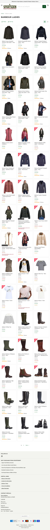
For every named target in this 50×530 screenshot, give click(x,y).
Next (27, 445)
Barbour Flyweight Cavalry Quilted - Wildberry (24, 143)
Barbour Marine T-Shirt (40, 300)
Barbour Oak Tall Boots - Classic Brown (23, 354)
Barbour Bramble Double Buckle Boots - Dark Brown (41, 381)
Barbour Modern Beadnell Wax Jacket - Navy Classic (40, 67)
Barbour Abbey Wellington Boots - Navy (41, 407)
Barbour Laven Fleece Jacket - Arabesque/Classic (8, 196)
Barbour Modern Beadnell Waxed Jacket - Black (24, 67)
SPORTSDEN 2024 (25, 527)
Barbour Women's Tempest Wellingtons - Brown (41, 327)
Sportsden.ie (20, 330)
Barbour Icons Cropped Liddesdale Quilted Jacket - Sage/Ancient (24, 222)
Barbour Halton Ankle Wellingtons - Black (39, 432)
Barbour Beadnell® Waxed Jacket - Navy (24, 42)
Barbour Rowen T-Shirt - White (23, 274)
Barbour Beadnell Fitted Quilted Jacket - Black (23, 117)
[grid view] (44, 21)
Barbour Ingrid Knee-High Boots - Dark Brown (7, 381)
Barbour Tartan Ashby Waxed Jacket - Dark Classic (8, 117)
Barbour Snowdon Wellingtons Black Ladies (24, 432)
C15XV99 (3, 499)
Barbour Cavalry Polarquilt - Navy (41, 196)
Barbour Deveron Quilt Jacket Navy (41, 117)
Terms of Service (23, 525)
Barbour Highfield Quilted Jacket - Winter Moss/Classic (24, 196)
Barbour (3, 43)
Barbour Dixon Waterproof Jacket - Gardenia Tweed (8, 169)
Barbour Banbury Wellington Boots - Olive (8, 354)
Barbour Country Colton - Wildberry (7, 143)
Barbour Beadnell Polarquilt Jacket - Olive (8, 221)
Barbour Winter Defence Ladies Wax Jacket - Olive (24, 92)
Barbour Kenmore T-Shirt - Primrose (24, 301)
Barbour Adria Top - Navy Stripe (40, 274)
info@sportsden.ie (5, 507)
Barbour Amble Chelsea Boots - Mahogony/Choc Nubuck (23, 382)
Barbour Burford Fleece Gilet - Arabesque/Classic (24, 248)
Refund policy (31, 525)
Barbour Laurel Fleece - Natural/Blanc (40, 248)
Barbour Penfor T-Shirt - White (7, 301)
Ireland (24, 516)
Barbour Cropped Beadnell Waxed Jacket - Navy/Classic (41, 42)
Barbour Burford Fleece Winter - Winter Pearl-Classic (8, 248)
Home (2, 13)
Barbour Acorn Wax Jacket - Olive (8, 67)
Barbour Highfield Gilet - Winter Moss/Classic (7, 274)
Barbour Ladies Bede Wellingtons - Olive (7, 407)
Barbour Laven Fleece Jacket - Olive (41, 221)
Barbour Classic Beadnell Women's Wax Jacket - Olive (8, 42)
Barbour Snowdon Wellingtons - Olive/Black (7, 432)
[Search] (44, 6)
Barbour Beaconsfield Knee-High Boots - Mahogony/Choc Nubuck (41, 355)
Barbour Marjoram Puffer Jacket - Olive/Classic (40, 143)
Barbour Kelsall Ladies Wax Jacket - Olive (41, 92)
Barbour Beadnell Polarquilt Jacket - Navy (41, 169)
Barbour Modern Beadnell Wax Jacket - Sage (8, 92)
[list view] (47, 21)
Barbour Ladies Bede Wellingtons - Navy (23, 407)
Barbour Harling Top (6, 327)
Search (17, 525)
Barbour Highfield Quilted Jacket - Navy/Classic (24, 169)
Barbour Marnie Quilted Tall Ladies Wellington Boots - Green (24, 328)
